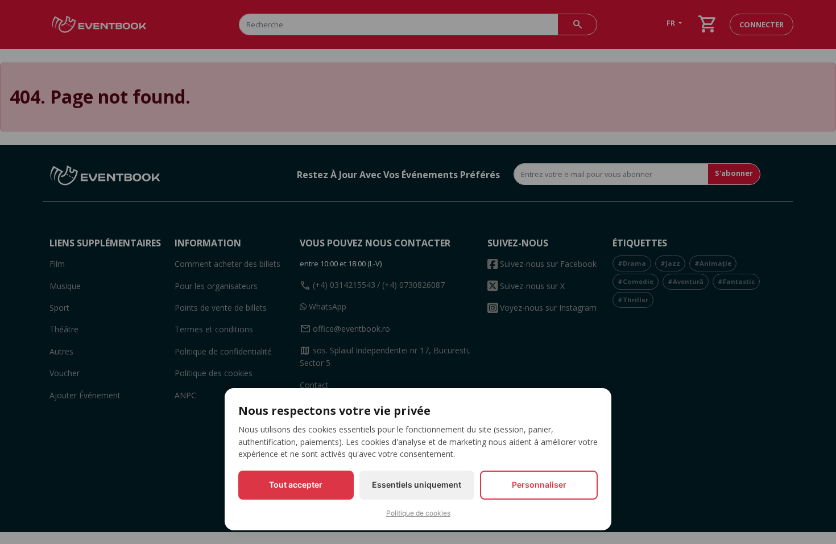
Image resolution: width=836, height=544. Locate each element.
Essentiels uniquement (416, 484)
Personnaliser (539, 484)
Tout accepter (295, 484)
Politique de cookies (418, 513)
